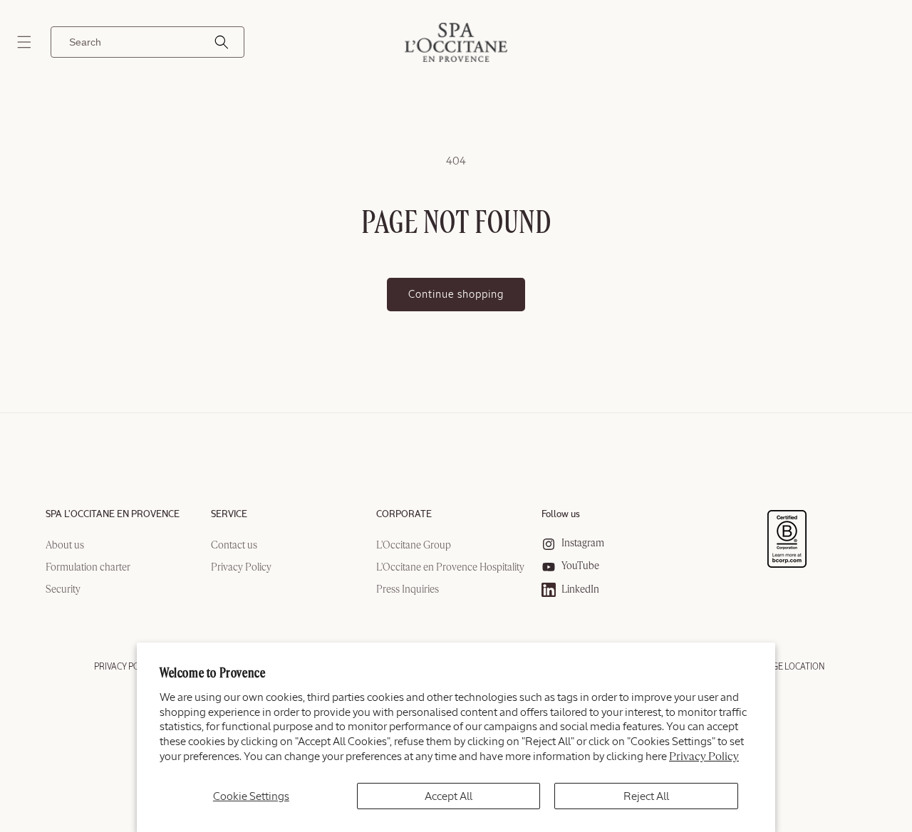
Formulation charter (88, 568)
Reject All (646, 796)
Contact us (234, 546)
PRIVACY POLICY (125, 667)
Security (63, 590)
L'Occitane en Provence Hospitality (450, 568)
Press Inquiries (407, 590)
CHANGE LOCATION (787, 667)
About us (65, 546)
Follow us (561, 514)
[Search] (221, 42)
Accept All (448, 796)
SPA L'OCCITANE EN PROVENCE (113, 514)
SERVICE (229, 514)
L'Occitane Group (413, 546)
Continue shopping (456, 294)
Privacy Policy (704, 757)
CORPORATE (404, 514)
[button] (24, 42)
